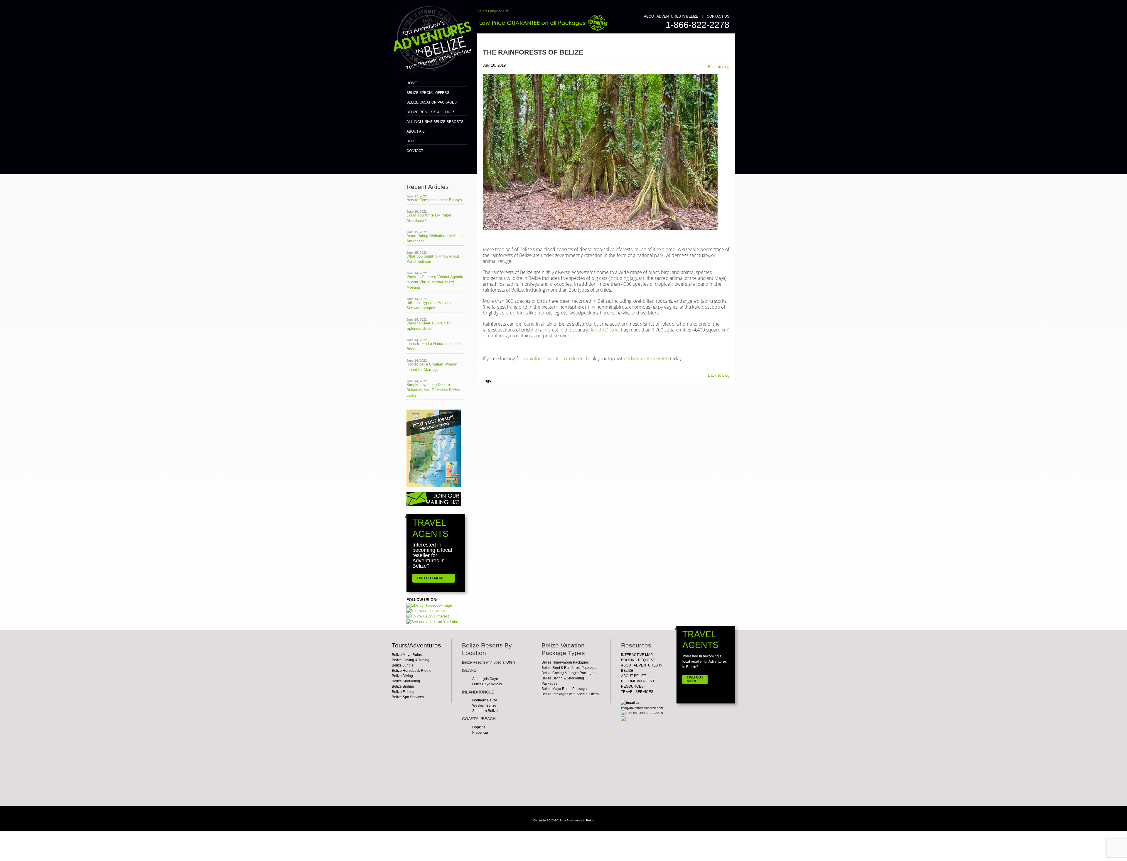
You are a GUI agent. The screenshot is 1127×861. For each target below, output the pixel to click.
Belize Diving (402, 676)
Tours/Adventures (416, 645)
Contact (414, 151)
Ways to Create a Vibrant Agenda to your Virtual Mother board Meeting (434, 282)
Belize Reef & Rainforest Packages (569, 668)
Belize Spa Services (408, 697)
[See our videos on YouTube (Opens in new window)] (432, 621)
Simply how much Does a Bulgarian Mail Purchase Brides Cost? (433, 390)
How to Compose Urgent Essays (434, 200)
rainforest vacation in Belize (555, 358)
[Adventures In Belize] (432, 38)
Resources (632, 686)
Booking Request (638, 660)
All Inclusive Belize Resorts (434, 122)
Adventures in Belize (647, 358)
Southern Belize (485, 711)
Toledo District (605, 330)
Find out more (431, 578)
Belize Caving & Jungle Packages (568, 673)
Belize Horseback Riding (411, 671)
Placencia (480, 732)
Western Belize (484, 705)
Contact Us (718, 16)
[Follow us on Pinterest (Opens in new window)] (427, 616)
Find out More (695, 679)
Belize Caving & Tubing (410, 660)
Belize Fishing (403, 692)
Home (411, 83)
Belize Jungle (403, 665)
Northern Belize (484, 700)
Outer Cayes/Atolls (487, 684)
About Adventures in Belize (671, 16)
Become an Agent (637, 681)
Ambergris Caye (485, 679)
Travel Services (637, 692)
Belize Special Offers (427, 93)
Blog (411, 141)
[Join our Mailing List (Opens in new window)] (433, 499)
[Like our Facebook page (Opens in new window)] (429, 605)
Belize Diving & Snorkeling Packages (562, 681)
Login (563, 827)
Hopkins (478, 727)
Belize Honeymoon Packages (565, 662)
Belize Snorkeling (406, 681)
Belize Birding (403, 686)
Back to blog (718, 67)
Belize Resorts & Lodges (430, 112)
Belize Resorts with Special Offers (489, 662)
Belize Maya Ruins (407, 655)
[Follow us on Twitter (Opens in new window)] (425, 610)
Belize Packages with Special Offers (570, 694)
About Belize (633, 676)
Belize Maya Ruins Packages (564, 689)
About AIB (415, 131)
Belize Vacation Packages (431, 102)
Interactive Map (637, 655)
